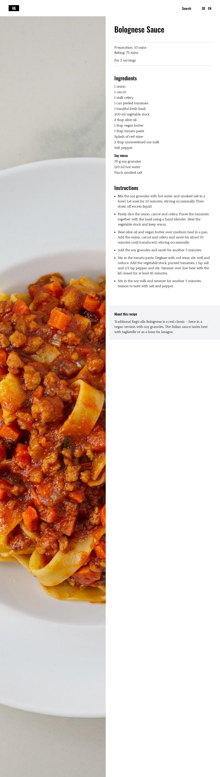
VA (14, 8)
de (203, 8)
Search (186, 8)
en (209, 8)
